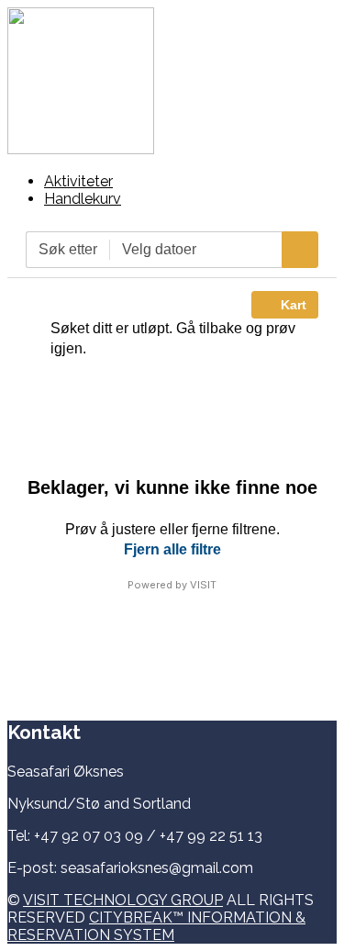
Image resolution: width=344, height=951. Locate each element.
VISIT (203, 584)
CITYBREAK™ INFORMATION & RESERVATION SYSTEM (156, 926)
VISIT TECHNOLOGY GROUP (123, 900)
